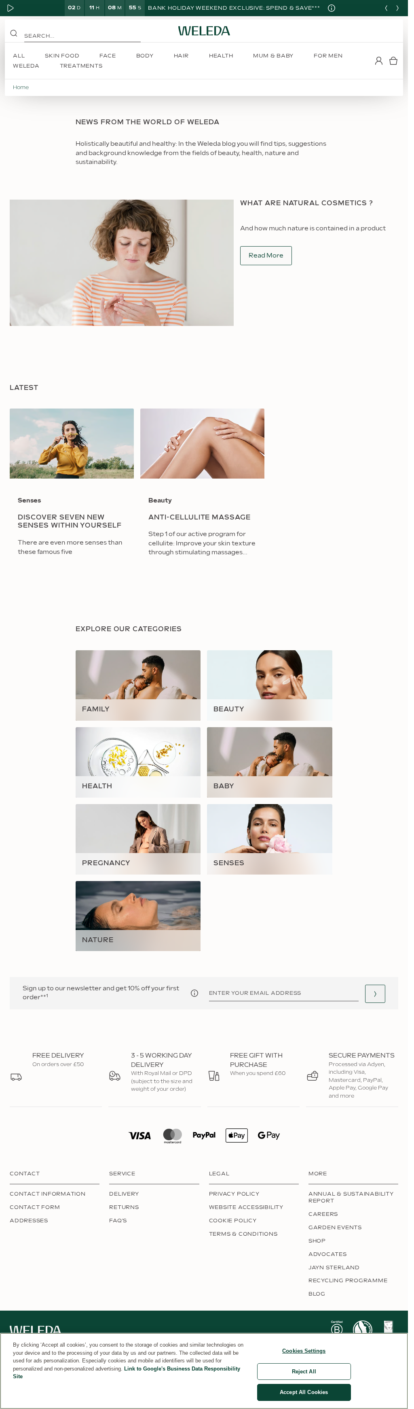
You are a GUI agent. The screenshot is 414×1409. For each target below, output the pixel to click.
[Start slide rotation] (10, 8)
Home (21, 87)
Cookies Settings (303, 1351)
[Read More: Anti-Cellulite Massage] (202, 488)
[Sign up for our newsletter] (375, 994)
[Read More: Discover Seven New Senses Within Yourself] (72, 488)
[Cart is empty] (393, 61)
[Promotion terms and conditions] (328, 8)
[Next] (397, 8)
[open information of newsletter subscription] (194, 993)
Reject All (304, 1372)
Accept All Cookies (304, 1392)
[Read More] (336, 1330)
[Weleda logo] (204, 31)
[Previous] (386, 8)
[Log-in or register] (379, 61)
